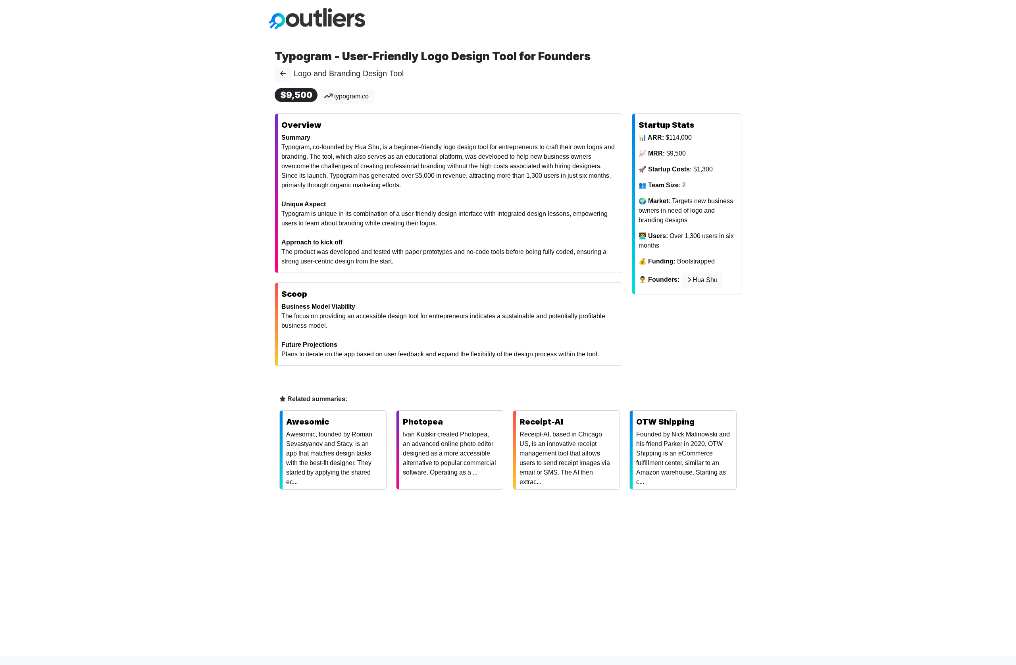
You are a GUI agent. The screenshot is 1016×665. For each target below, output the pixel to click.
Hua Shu (705, 280)
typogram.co (351, 96)
